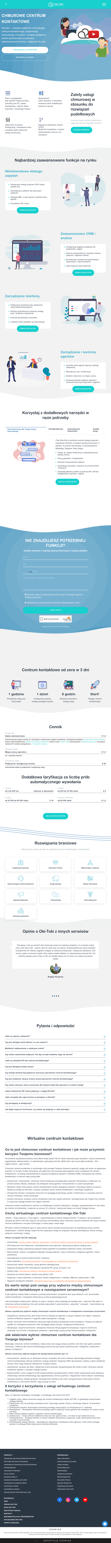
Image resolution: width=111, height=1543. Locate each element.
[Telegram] (76, 1499)
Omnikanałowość (10, 1468)
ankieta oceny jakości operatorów (37, 742)
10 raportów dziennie (39, 744)
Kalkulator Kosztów (55, 816)
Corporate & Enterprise (12, 1471)
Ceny (6, 1501)
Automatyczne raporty (11, 1489)
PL (6, 4)
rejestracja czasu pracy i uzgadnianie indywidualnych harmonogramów (62, 1281)
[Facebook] (59, 1499)
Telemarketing (62, 1471)
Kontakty (8, 1514)
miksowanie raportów (88, 742)
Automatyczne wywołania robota (15, 1483)
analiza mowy (64, 742)
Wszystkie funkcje (12, 1511)
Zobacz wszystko (28, 210)
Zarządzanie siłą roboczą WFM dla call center (20, 1458)
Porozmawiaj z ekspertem (25, 50)
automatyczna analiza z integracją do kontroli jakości (40, 1271)
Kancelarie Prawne (63, 1480)
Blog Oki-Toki (10, 1507)
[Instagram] (68, 1499)
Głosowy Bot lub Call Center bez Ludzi (17, 1492)
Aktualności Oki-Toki (13, 1520)
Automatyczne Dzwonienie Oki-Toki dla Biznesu (20, 1465)
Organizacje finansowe (65, 1486)
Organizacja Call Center (65, 1489)
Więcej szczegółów (67, 482)
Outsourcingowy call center (66, 1461)
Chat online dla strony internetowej (16, 1461)
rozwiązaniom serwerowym (18, 1307)
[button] (52, 996)
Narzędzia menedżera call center (15, 1480)
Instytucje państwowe (64, 1474)
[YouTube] (85, 1499)
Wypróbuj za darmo (25, 57)
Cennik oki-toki (10, 1504)
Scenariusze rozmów (11, 1486)
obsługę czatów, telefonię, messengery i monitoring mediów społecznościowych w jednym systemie (58, 1242)
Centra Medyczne (63, 1468)
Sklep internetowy (63, 1458)
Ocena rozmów (9, 1474)
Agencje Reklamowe (64, 1483)
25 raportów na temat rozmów (94, 740)
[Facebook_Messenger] (105, 1524)
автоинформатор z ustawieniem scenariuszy (60, 1261)
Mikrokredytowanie (63, 1477)
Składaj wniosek (81, 130)
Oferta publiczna (11, 1523)
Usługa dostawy (62, 1465)
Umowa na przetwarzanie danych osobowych (55, 626)
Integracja (9, 1498)
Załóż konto (55, 610)
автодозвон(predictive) (31, 1261)
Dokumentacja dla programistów (19, 1517)
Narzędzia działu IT (10, 1477)
